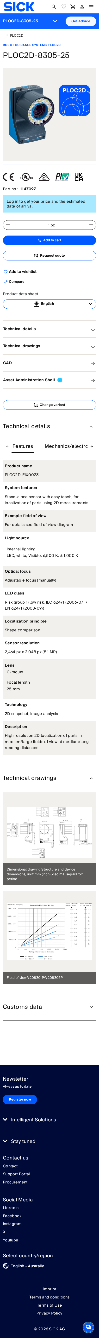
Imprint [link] (49, 1289)
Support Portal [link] (16, 1174)
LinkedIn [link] (11, 1208)
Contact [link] (10, 1166)
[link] (19, 7)
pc (52, 225)
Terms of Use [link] (49, 1305)
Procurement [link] (15, 1182)
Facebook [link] (12, 1216)
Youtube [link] (10, 1240)
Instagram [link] (12, 1224)
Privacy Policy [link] (49, 1313)
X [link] (4, 1232)
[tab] (23, 447)
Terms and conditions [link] (49, 1297)
